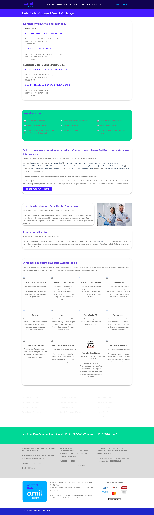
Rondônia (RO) (87, 168)
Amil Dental (101, 241)
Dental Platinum (103, 417)
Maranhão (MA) (29, 166)
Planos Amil (62, 5)
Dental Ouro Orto (103, 407)
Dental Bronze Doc (104, 397)
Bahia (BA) (68, 163)
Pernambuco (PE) (118, 166)
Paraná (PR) (107, 166)
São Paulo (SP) (125, 168)
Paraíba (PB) (96, 166)
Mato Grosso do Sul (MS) (59, 166)
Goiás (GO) (116, 163)
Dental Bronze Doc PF (30, 397)
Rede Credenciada (87, 5)
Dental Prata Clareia (104, 402)
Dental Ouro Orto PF (29, 407)
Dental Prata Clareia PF (30, 402)
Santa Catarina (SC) (112, 168)
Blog (100, 5)
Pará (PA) (87, 166)
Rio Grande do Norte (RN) (54, 168)
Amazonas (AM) (57, 163)
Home (48, 5)
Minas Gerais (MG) (76, 166)
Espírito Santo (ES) (104, 163)
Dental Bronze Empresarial (31, 412)
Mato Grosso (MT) (42, 166)
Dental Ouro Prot (103, 412)
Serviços (74, 5)
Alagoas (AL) (35, 163)
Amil (54, 5)
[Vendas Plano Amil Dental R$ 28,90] (32, 4)
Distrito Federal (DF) (89, 163)
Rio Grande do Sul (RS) (73, 168)
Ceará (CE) (77, 163)
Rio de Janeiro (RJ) (37, 168)
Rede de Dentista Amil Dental (70, 412)
